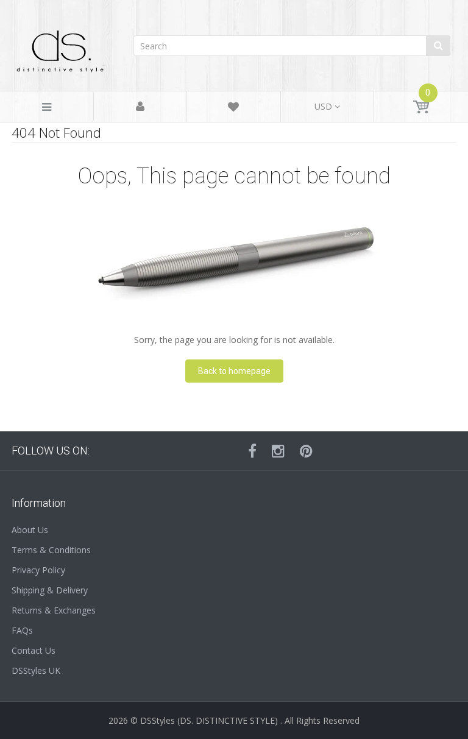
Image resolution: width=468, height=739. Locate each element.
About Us (30, 530)
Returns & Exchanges (54, 610)
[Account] (140, 106)
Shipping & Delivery (50, 590)
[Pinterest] (306, 450)
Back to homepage (234, 371)
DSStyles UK (36, 670)
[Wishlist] (233, 108)
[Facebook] (252, 450)
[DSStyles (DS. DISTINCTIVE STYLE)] (60, 48)
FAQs (22, 630)
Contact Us (33, 650)
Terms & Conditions (51, 550)
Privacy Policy (38, 570)
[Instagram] (278, 450)
